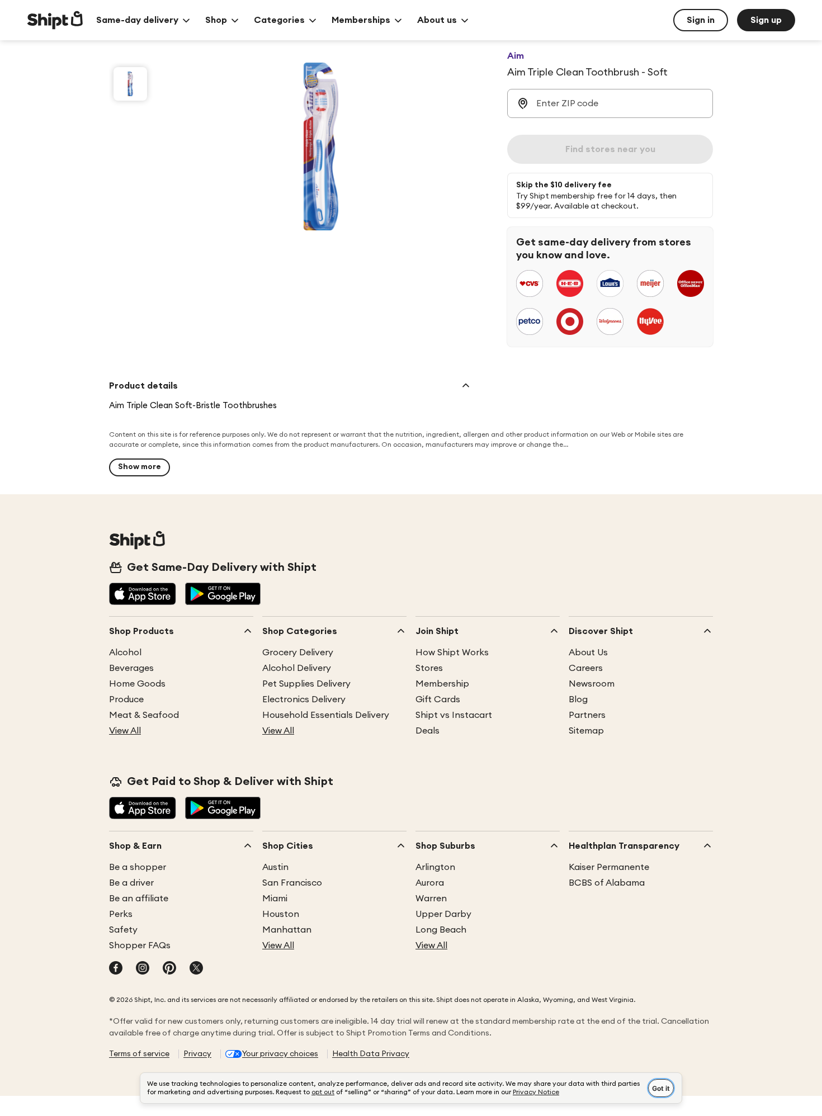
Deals (427, 730)
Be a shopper (137, 867)
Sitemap (586, 730)
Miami (274, 898)
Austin (275, 867)
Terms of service (139, 1054)
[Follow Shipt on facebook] (115, 969)
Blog (578, 699)
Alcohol (125, 652)
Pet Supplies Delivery (306, 683)
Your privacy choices (280, 1054)
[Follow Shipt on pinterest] (169, 969)
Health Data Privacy (370, 1054)
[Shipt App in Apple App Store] (142, 595)
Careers (586, 668)
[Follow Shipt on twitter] (196, 969)
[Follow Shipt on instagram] (142, 969)
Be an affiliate (138, 898)
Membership (442, 683)
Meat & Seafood (144, 715)
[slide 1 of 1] (130, 84)
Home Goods (137, 683)
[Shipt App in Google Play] (223, 595)
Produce (126, 699)
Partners (587, 715)
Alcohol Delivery (296, 668)
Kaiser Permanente (609, 867)
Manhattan (286, 929)
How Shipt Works (452, 652)
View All (125, 730)
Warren (431, 898)
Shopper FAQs (140, 945)
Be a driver (131, 882)
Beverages (131, 668)
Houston (280, 914)
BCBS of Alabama (607, 882)
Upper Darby (443, 914)
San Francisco (292, 882)
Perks (121, 914)
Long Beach (440, 929)
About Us (588, 652)
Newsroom (592, 683)
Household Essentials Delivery (325, 715)
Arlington (435, 867)
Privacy (197, 1054)
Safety (123, 929)
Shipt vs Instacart (453, 715)
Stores (429, 668)
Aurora (429, 882)
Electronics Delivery (304, 699)
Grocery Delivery (297, 652)
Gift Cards (437, 699)
